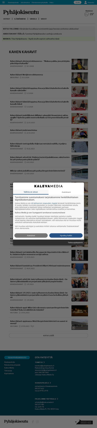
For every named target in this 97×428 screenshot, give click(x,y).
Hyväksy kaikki (66, 235)
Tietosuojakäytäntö (75, 242)
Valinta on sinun (31, 192)
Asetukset (31, 235)
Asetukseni (66, 192)
